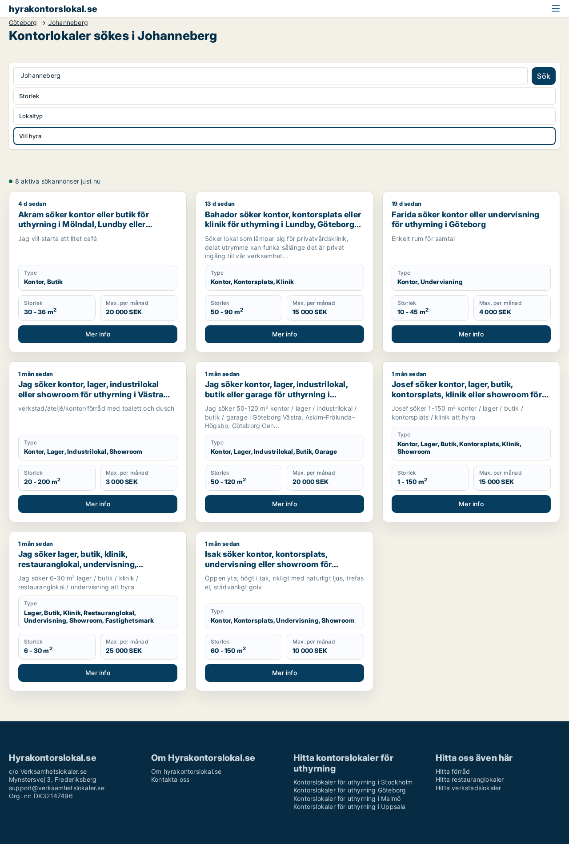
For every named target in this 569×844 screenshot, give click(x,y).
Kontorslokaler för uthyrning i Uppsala (349, 806)
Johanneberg (68, 22)
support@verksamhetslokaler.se (56, 788)
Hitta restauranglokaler (470, 779)
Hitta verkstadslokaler (468, 788)
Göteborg (23, 22)
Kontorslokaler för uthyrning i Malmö (347, 798)
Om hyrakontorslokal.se (186, 771)
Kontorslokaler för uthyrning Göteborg (349, 790)
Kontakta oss (170, 779)
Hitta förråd (453, 771)
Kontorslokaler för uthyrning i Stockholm (353, 782)
